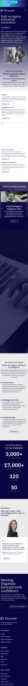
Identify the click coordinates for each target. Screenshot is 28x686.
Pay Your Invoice (5, 676)
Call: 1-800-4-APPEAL (7, 684)
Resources (3, 659)
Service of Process (6, 636)
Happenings (4, 654)
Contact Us (4, 679)
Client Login (4, 673)
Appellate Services (6, 642)
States (2, 662)
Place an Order (5, 681)
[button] (2, 208)
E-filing (3, 634)
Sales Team (4, 664)
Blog (2, 656)
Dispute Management (6, 639)
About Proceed (5, 651)
